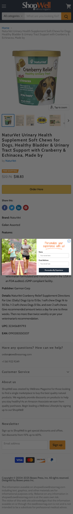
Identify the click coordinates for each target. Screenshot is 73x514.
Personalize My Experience (54, 270)
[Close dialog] (69, 241)
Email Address (43, 260)
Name (41, 252)
